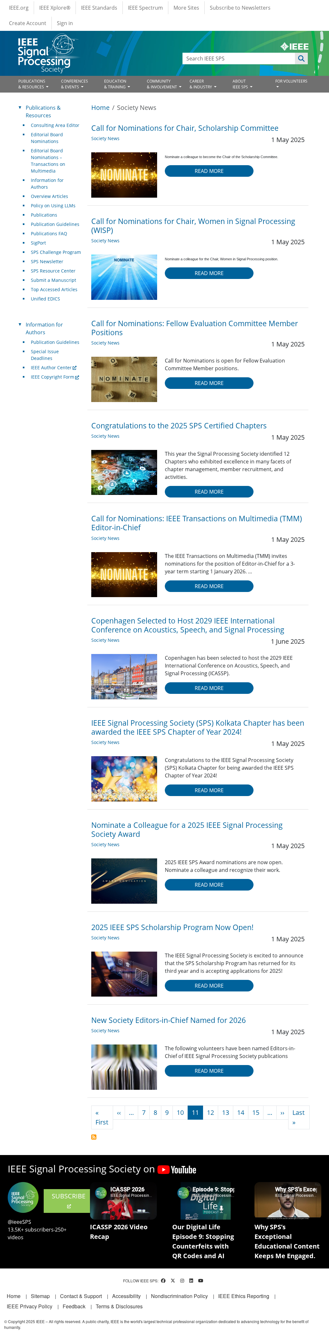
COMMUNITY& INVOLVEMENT (162, 84)
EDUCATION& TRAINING (115, 84)
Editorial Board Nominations (47, 137)
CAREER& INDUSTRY (201, 84)
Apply (301, 58)
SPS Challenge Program (56, 252)
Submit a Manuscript (53, 280)
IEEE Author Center (51, 367)
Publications (44, 215)
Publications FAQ (49, 233)
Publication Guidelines (55, 224)
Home (100, 107)
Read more (209, 171)
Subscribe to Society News (93, 1137)
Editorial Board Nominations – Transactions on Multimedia (48, 161)
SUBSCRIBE (68, 1196)
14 (240, 1112)
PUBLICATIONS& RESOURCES (31, 84)
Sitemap (40, 1296)
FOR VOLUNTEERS (291, 81)
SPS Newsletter (47, 261)
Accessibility (126, 1296)
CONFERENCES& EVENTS (74, 84)
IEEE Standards (99, 7)
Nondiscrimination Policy (179, 1296)
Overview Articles (49, 196)
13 (225, 1112)
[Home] (47, 39)
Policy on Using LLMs (53, 205)
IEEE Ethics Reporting (243, 1296)
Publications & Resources (43, 111)
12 (210, 1112)
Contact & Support (81, 1296)
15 (255, 1112)
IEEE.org (19, 7)
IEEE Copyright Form (52, 377)
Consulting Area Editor (55, 125)
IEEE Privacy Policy (29, 1306)
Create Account (27, 23)
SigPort (38, 243)
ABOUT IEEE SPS (241, 84)
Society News (105, 138)
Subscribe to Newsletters (240, 7)
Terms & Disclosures (119, 1306)
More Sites (186, 7)
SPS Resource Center (53, 271)
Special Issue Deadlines (45, 354)
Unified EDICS (45, 299)
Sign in (65, 23)
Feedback (74, 1306)
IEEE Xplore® (54, 7)
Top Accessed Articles (54, 289)
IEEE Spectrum (145, 7)
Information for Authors (47, 183)
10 (180, 1112)
